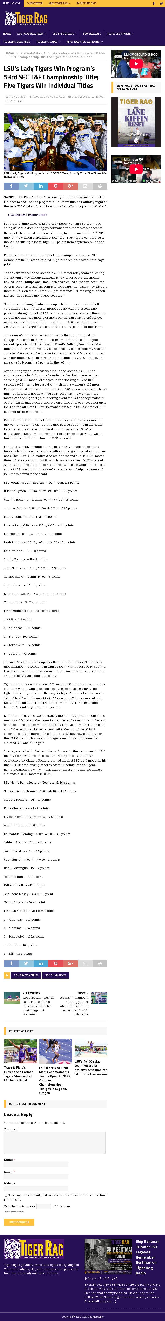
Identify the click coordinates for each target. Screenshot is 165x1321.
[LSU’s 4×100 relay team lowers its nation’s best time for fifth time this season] (91, 1048)
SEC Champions (55, 975)
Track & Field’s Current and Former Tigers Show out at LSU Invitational (18, 1073)
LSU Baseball (92, 33)
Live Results (16, 214)
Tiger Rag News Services (49, 96)
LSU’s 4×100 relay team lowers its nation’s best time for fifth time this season (91, 1067)
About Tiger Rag (58, 3)
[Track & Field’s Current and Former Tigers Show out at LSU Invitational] (20, 1051)
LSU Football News (30, 33)
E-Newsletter (35, 3)
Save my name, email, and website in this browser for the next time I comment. (55, 1197)
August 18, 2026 (98, 1278)
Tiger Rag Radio (47, 42)
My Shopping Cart (86, 3)
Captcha (10, 1206)
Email (8, 1171)
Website (9, 1183)
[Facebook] (153, 3)
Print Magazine (12, 3)
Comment (11, 1129)
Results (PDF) (37, 214)
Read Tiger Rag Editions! (83, 42)
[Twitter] (161, 3)
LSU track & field (26, 975)
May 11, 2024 (18, 96)
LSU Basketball (63, 33)
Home (7, 33)
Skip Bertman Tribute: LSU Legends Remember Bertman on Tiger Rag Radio (148, 1257)
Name (9, 1159)
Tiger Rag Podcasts (16, 42)
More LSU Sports (119, 33)
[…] (114, 1301)
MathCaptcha (18, 1211)
